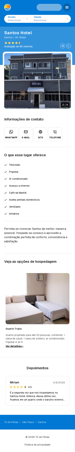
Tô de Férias (11, 422)
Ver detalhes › (14, 346)
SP (16, 37)
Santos (8, 37)
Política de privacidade (37, 444)
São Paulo (28, 422)
